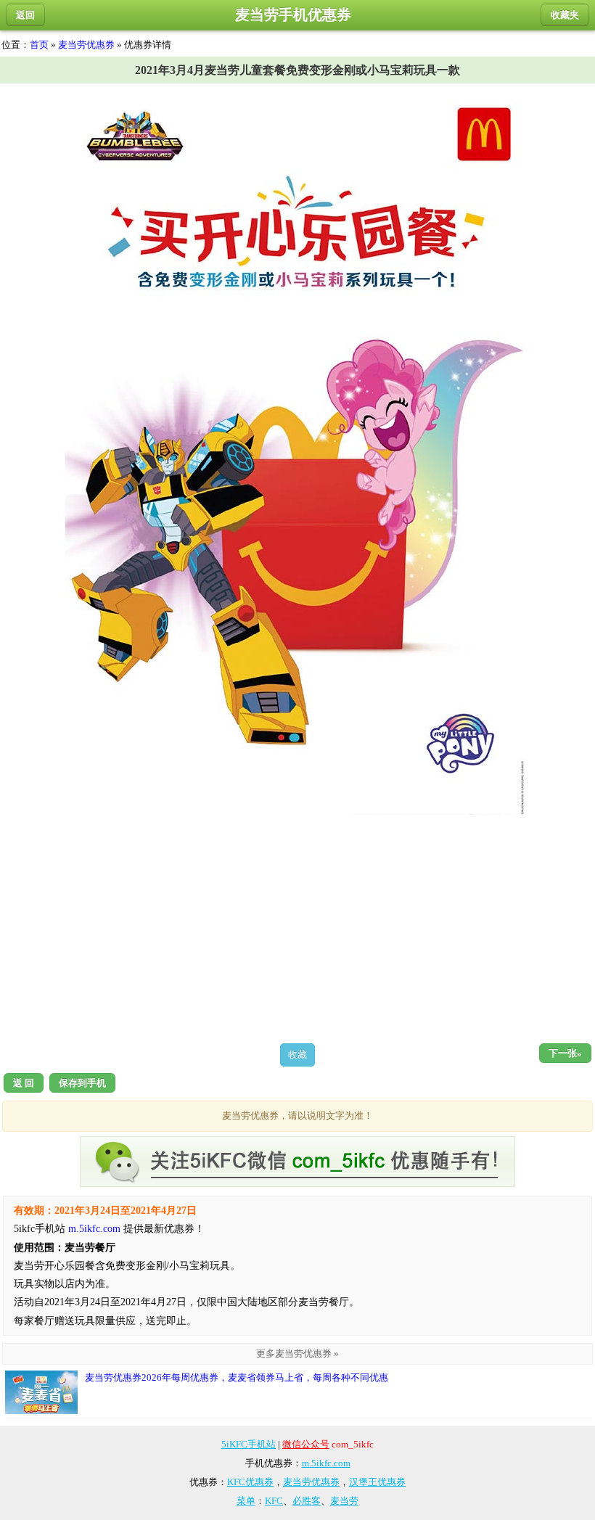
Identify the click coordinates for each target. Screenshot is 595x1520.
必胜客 (306, 1500)
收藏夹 (565, 14)
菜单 (246, 1500)
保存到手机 (82, 1082)
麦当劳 (344, 1500)
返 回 (23, 1082)
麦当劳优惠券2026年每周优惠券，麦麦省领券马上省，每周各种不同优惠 (236, 1377)
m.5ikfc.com (94, 1228)
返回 (25, 14)
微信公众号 (305, 1444)
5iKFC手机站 (248, 1444)
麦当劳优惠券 (86, 44)
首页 (39, 44)
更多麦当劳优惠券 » (297, 1353)
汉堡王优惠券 (377, 1481)
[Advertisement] (297, 928)
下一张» (565, 1053)
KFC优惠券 (250, 1481)
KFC (274, 1500)
